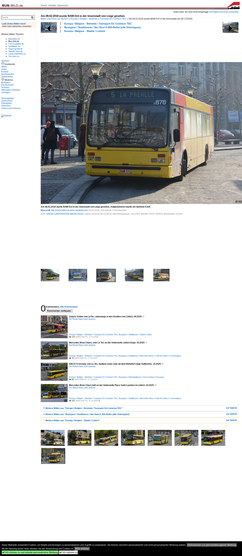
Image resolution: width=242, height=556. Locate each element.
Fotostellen (6, 103)
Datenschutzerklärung (10, 108)
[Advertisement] (105, 47)
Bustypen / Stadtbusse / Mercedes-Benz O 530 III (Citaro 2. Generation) (150, 356)
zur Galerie (231, 408)
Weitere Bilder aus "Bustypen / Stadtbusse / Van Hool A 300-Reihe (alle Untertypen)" (87, 414)
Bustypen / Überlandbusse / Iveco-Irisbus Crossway (141, 377)
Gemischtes (7, 100)
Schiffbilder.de (14, 46)
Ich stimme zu (68, 552)
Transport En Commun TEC (113, 19)
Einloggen (214, 12)
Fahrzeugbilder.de (16, 44)
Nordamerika (7, 74)
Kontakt (52, 5)
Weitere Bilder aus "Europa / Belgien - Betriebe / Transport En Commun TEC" (84, 408)
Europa (74, 19)
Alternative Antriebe (10, 90)
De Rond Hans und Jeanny (82, 319)
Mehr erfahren (82, 548)
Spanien (5, 61)
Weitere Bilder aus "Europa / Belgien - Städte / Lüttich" (72, 420)
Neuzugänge (7, 98)
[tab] (139, 408)
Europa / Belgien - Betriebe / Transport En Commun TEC (98, 23)
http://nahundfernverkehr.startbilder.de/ (69, 210)
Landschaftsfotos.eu (17, 54)
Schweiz (5, 87)
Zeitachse (6, 105)
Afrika (4, 66)
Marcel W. (45, 210)
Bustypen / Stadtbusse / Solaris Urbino (135, 334)
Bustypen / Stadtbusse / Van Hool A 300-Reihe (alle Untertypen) (102, 27)
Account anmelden (230, 12)
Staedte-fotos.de (15, 51)
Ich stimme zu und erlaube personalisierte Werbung (30, 552)
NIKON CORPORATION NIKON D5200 (65, 214)
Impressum (62, 5)
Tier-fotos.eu (13, 56)
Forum (44, 5)
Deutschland (7, 85)
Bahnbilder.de (14, 39)
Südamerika (7, 76)
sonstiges (5, 92)
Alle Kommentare (69, 307)
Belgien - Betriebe (88, 19)
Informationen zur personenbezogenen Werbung (211, 545)
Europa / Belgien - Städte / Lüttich (84, 31)
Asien (4, 69)
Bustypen (5, 82)
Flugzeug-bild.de (15, 49)
